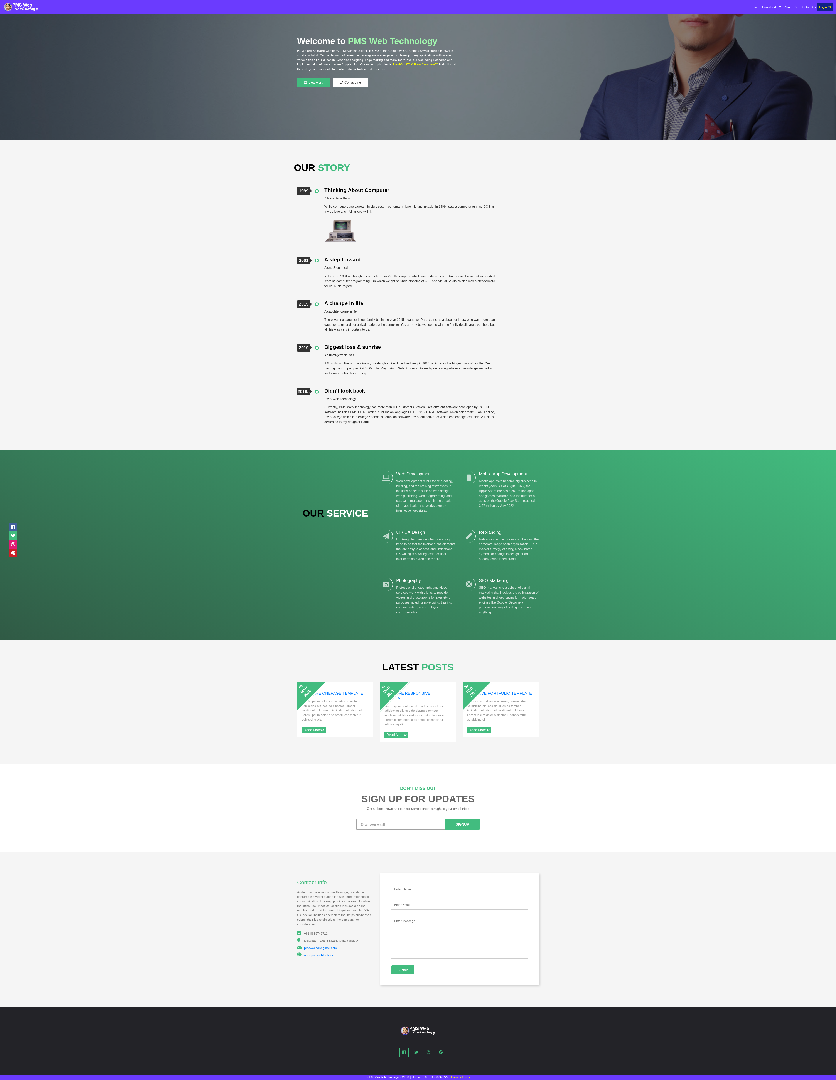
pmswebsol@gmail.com (320, 948)
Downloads (770, 7)
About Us (790, 7)
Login (823, 7)
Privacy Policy (460, 1077)
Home (755, 7)
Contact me (352, 82)
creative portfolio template (499, 693)
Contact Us (808, 7)
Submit (403, 970)
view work (316, 82)
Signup (462, 824)
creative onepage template (332, 693)
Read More (312, 730)
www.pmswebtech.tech (319, 955)
